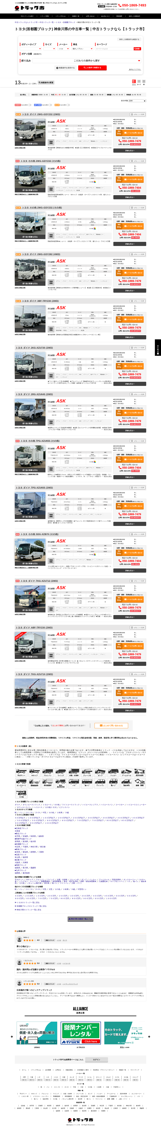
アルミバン (40, 880)
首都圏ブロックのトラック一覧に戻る (31, 906)
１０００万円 (111, 898)
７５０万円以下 (97, 820)
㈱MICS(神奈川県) (20, 148)
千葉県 (25, 847)
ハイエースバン (107, 805)
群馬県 (17, 841)
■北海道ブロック (21, 828)
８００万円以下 (112, 820)
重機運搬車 (45, 881)
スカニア (135, 1077)
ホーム (24, 1070)
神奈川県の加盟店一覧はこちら (81, 919)
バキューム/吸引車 (34, 883)
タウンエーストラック (31, 805)
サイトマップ (135, 1070)
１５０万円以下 (49, 818)
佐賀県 (67, 1111)
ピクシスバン (64, 807)
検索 (138, 49)
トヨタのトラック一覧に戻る (28, 902)
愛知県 (25, 852)
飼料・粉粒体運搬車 (88, 881)
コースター (120, 805)
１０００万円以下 (52, 823)
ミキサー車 (24, 1096)
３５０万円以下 (108, 818)
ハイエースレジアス (90, 805)
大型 (50, 889)
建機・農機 (110, 1099)
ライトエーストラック (71, 805)
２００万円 (51, 896)
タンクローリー (129, 880)
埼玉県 (17, 847)
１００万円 (28, 896)
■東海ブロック (20, 849)
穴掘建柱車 (103, 881)
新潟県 (25, 841)
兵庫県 (25, 862)
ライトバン (64, 883)
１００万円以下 (34, 818)
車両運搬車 (56, 881)
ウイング (50, 880)
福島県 (41, 836)
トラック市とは (60, 16)
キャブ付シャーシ (117, 881)
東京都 (42, 847)
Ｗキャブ (29, 880)
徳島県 (17, 868)
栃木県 (33, 841)
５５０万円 (131, 896)
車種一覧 (24, 1079)
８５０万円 (76, 898)
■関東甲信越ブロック (23, 839)
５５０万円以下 (38, 820)
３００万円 (74, 896)
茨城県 (93, 1105)
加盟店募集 (69, 1070)
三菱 (31, 1077)
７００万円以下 (83, 820)
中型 (44, 812)
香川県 (25, 868)
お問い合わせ (90, 16)
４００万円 (97, 896)
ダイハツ (99, 1077)
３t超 (67, 812)
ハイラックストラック (70, 984)
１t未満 (59, 812)
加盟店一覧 (75, 16)
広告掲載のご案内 (83, 1070)
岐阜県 (17, 852)
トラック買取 (44, 16)
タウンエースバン (24, 807)
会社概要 (48, 1070)
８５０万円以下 (127, 820)
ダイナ (17, 805)
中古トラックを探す (27, 16)
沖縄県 (103, 1111)
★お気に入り (105, 16)
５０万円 (18, 896)
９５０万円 (99, 898)
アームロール (104, 880)
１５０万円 (40, 896)
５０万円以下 (20, 818)
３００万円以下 (94, 818)
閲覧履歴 (119, 16)
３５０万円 (85, 896)
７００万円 (42, 898)
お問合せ (58, 1070)
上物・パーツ (76, 883)
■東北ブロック (20, 833)
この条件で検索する (93, 67)
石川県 (54, 1108)
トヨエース (47, 805)
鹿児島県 (26, 873)
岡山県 (107, 1108)
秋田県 (33, 836)
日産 (63, 1077)
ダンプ (84, 880)
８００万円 (64, 898)
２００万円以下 (64, 818)
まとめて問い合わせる (113, 725)
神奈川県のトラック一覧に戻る (28, 910)
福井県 (25, 857)
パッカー (92, 880)
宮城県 (25, 836)
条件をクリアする (135, 69)
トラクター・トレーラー (28, 881)
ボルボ (108, 1077)
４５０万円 (108, 896)
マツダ (81, 1077)
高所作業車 (116, 880)
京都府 (72, 1108)
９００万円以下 (21, 823)
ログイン (96, 1060)
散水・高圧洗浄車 (71, 881)
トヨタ (59, 940)
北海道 (17, 831)
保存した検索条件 (134, 16)
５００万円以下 (23, 820)
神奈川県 (34, 847)
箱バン (135, 881)
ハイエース (38, 807)
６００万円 (19, 898)
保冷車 (46, 883)
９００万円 (87, 898)
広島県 (115, 1108)
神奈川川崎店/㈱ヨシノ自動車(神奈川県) (26, 194)
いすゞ (40, 1077)
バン (21, 812)
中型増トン (82, 889)
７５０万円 (53, 898)
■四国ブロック (20, 865)
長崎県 (75, 1111)
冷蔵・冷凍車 (62, 880)
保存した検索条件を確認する (129, 39)
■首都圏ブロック (21, 844)
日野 (24, 1077)
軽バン (54, 883)
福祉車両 (45, 1099)
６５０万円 (30, 898)
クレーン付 (74, 880)
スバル (89, 1077)
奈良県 (98, 1108)
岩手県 (17, 836)
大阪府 (17, 862)
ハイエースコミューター (136, 805)
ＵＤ (47, 1077)
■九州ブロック (20, 870)
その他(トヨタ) (51, 807)
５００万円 (120, 896)
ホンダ (72, 1077)
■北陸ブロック (20, 855)
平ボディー (19, 880)
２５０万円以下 (79, 818)
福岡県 (17, 873)
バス (128, 881)
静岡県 (33, 852)
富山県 (17, 857)
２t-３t (37, 812)
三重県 (41, 852)
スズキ (117, 1077)
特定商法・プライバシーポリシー (103, 1070)
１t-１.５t (28, 812)
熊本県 (84, 1111)
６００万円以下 (53, 820)
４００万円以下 (123, 818)
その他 (56, 805)
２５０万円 (63, 896)
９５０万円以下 (36, 823)
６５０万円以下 (68, 820)
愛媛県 (33, 868)
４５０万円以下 (138, 818)
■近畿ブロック (20, 860)
